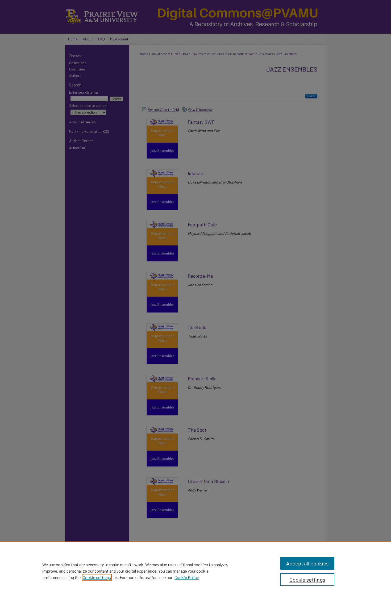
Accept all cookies (307, 563)
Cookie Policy (186, 577)
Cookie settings (97, 577)
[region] (195, 570)
